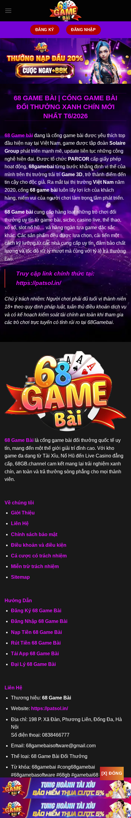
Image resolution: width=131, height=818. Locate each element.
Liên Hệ (20, 523)
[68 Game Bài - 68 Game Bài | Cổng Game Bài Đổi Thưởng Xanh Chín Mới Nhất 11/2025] (65, 10)
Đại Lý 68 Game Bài (33, 664)
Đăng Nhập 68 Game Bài (39, 621)
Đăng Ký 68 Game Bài (36, 610)
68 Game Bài (19, 440)
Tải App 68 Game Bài (35, 653)
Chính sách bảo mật (34, 534)
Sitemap (20, 577)
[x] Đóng (111, 773)
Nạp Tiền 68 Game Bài (36, 632)
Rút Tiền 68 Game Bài (36, 643)
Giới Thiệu (23, 512)
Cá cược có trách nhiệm (39, 555)
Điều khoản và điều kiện (38, 545)
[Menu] (8, 10)
